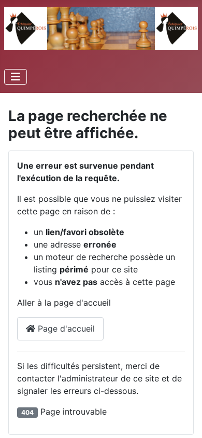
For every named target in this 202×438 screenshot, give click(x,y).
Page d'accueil (65, 328)
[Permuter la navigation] (15, 77)
